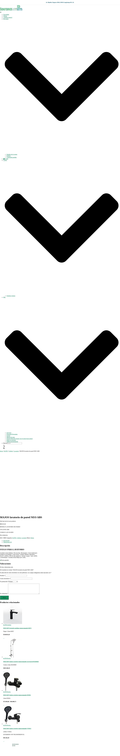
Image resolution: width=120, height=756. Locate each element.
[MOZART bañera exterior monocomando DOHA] (12, 690)
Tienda (6, 159)
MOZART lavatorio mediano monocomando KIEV (17, 628)
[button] (61, 153)
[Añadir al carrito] (3, 638)
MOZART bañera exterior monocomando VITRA (17, 728)
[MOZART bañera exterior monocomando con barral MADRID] (12, 657)
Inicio (1, 451)
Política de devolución (12, 441)
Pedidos (9, 156)
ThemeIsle (117, 743)
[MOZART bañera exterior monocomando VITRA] (12, 724)
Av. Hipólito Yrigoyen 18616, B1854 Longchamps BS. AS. (60, 2)
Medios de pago (11, 437)
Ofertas (5, 16)
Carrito (5, 752)
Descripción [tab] (6, 540)
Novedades (6, 14)
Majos (32, 538)
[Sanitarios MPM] (11, 10)
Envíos (8, 435)
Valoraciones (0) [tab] (7, 542)
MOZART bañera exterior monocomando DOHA (17, 695)
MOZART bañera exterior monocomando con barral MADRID (21, 661)
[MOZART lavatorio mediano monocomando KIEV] (12, 623)
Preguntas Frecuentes (12, 434)
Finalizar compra (11, 296)
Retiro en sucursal (11, 440)
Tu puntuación (4, 581)
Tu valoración (4, 593)
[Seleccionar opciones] (3, 704)
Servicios (9, 432)
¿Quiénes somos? (7, 17)
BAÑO (6, 451)
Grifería (11, 451)
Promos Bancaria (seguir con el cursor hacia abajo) (20, 438)
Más (4, 754)
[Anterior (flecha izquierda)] (13, 745)
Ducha (9, 658)
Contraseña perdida (11, 157)
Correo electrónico (5, 578)
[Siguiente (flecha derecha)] (14, 745)
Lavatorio (16, 451)
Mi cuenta (5, 749)
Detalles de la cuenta (12, 154)
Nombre (2, 575)
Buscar (5, 443)
